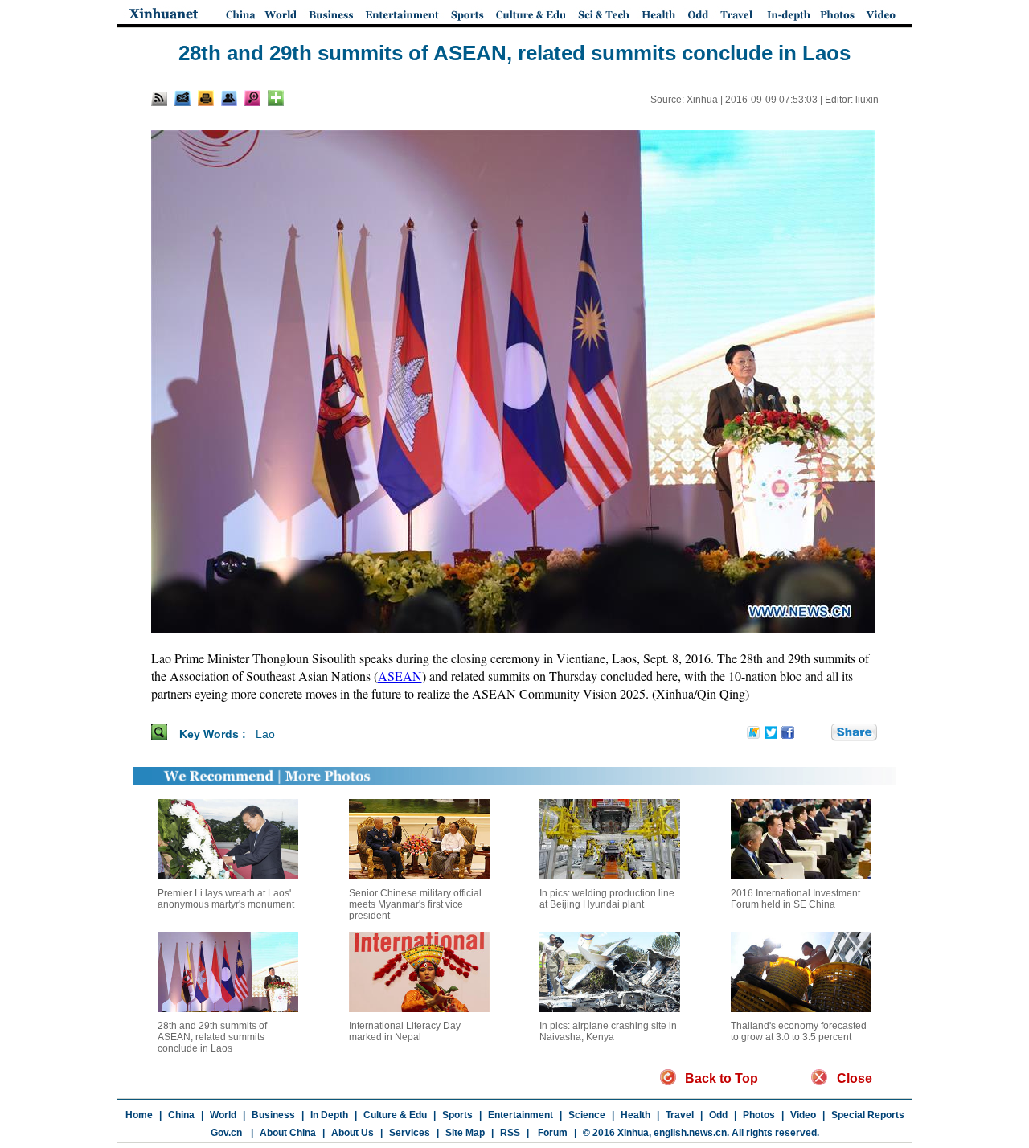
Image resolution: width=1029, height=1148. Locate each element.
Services (409, 1132)
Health (635, 1115)
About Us (352, 1132)
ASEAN (400, 675)
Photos (759, 1115)
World (223, 1115)
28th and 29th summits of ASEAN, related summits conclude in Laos (212, 1037)
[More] (276, 98)
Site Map (465, 1132)
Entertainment (520, 1115)
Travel (680, 1115)
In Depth (329, 1115)
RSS (510, 1132)
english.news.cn (690, 1132)
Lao (265, 734)
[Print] (206, 98)
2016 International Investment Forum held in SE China (795, 899)
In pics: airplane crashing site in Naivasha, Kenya (608, 1031)
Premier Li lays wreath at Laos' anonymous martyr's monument (226, 899)
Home (139, 1115)
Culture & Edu (395, 1115)
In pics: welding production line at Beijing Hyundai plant (606, 899)
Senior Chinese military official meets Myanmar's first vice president (415, 904)
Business (273, 1115)
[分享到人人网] (820, 733)
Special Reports (867, 1115)
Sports (457, 1115)
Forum (551, 1132)
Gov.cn (226, 1132)
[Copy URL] (229, 98)
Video (803, 1115)
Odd (718, 1115)
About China (288, 1132)
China (181, 1115)
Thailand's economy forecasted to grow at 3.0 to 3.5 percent (799, 1031)
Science (586, 1115)
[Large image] (252, 98)
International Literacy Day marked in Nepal (405, 1031)
